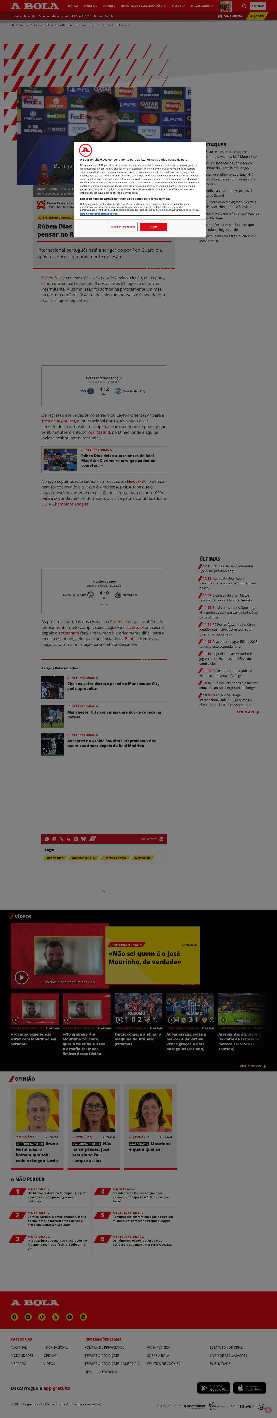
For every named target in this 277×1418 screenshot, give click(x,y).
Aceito (154, 226)
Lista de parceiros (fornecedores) (99, 213)
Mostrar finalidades (123, 226)
